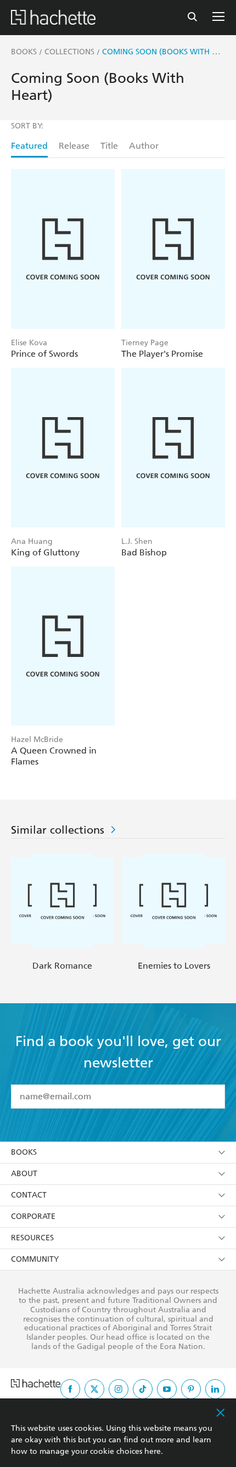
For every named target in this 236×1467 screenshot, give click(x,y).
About (24, 1173)
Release (74, 145)
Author (144, 145)
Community (35, 1259)
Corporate (33, 1216)
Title (109, 145)
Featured (29, 145)
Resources (32, 1238)
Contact (29, 1195)
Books (24, 1152)
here (152, 1451)
